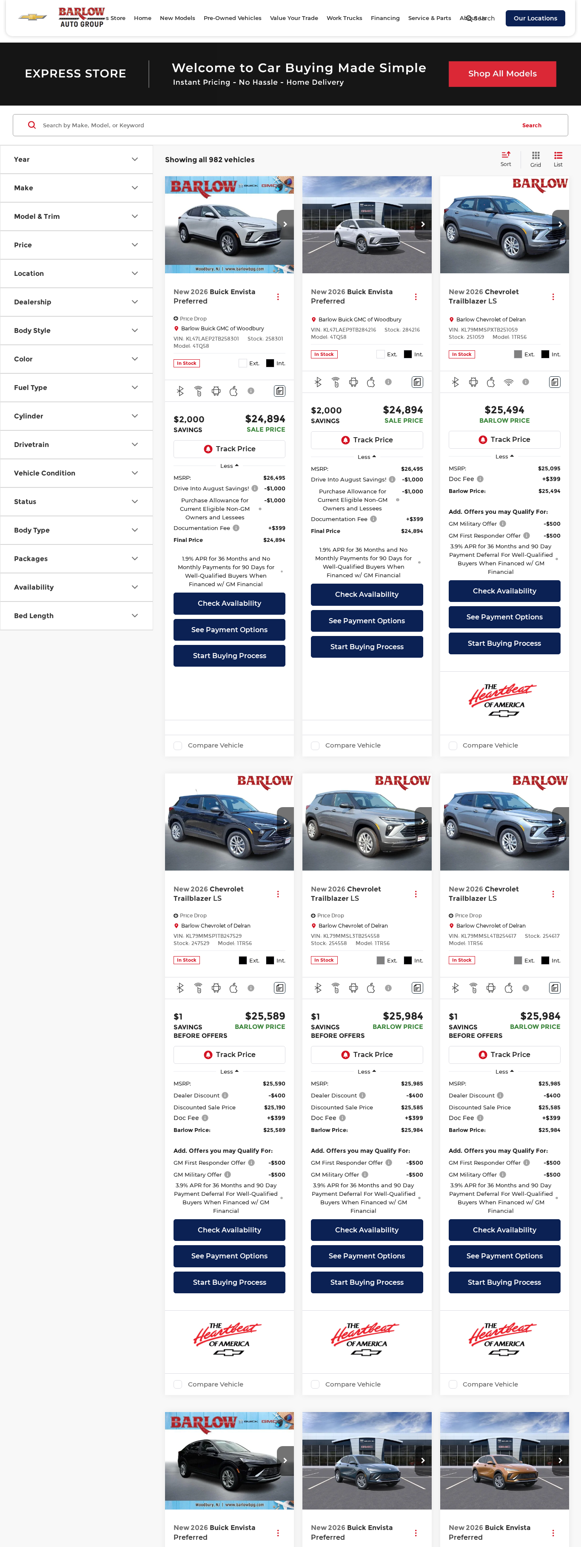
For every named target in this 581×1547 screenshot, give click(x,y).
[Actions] (278, 296)
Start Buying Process (229, 656)
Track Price (236, 449)
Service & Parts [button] (429, 17)
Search (531, 124)
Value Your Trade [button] (294, 17)
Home (142, 17)
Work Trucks (344, 17)
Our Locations (535, 18)
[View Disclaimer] (251, 391)
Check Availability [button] (229, 603)
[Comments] (279, 391)
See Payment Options (229, 630)
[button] (285, 225)
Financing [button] (385, 17)
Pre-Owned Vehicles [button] (233, 17)
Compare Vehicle (215, 745)
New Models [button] (177, 17)
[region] (229, 530)
